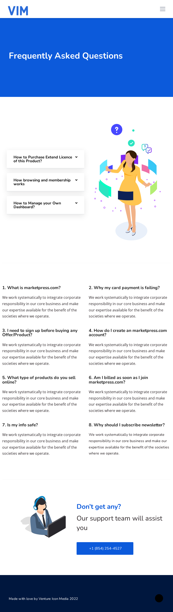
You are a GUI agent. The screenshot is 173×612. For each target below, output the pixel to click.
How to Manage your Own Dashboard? (37, 205)
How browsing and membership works (42, 182)
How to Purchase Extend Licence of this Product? (43, 159)
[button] (45, 159)
